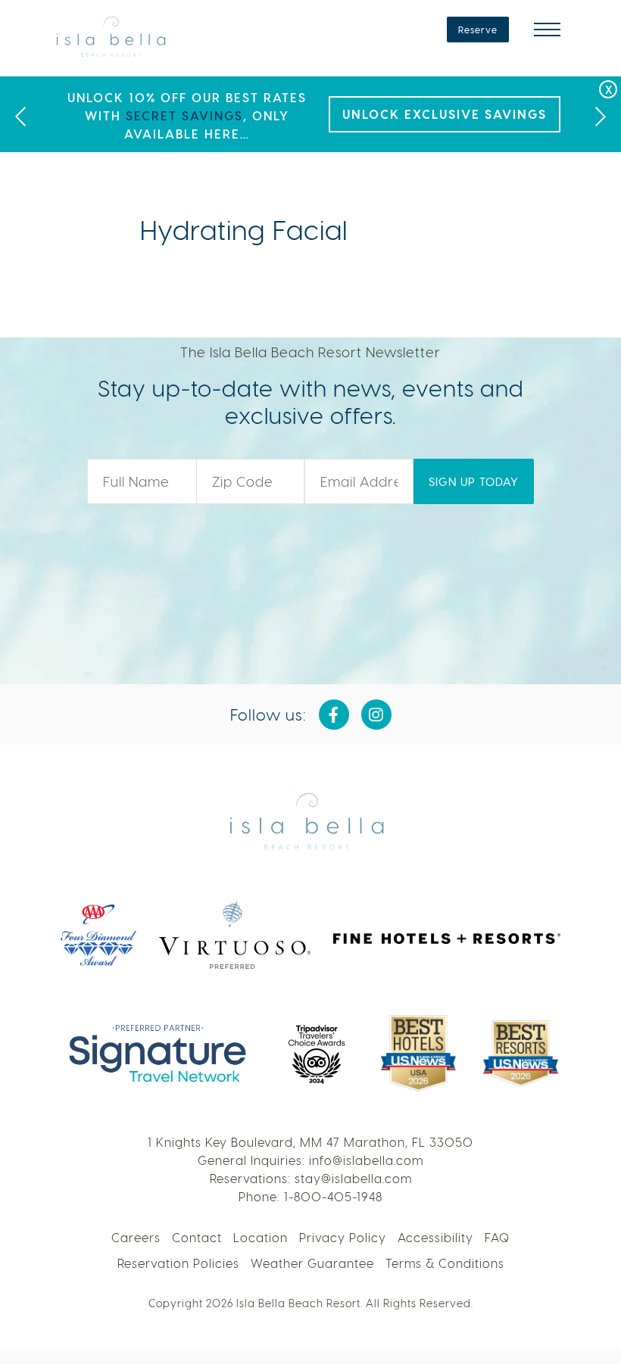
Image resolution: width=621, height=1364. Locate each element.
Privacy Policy (342, 1237)
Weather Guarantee (312, 1263)
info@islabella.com (366, 1160)
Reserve (478, 29)
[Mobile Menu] (547, 29)
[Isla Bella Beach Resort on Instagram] (376, 714)
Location (260, 1237)
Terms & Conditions (444, 1263)
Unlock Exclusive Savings (444, 114)
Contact (197, 1237)
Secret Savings (184, 115)
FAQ (497, 1237)
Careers (136, 1237)
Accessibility (435, 1237)
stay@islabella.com (353, 1178)
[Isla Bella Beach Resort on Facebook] (334, 714)
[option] (310, 114)
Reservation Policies (178, 1263)
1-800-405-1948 (333, 1196)
